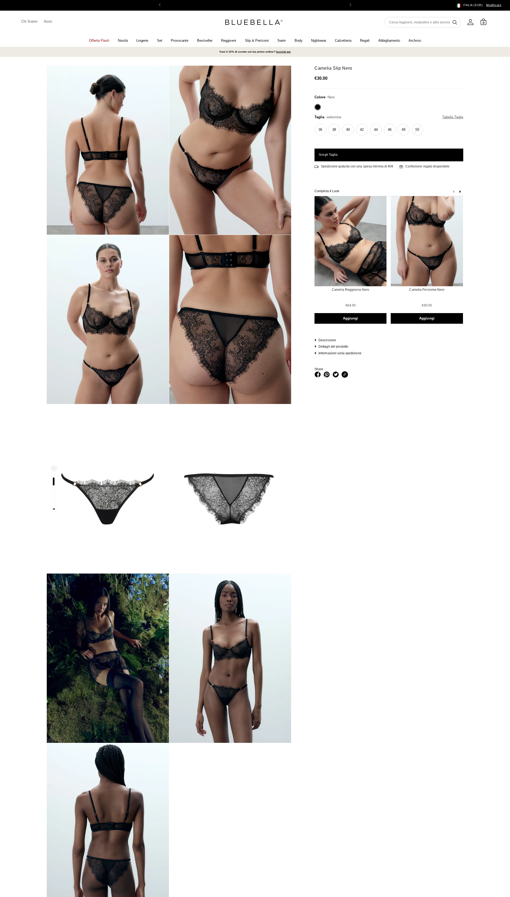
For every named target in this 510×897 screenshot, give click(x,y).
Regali (364, 41)
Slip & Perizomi (257, 41)
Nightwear (318, 41)
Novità (123, 41)
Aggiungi (350, 318)
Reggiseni (228, 41)
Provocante (179, 41)
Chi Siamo (29, 21)
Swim (281, 41)
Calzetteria (343, 41)
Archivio (415, 41)
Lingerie (142, 41)
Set (159, 41)
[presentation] (460, 192)
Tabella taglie (452, 117)
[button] (350, 5)
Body (299, 41)
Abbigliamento (389, 41)
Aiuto (48, 21)
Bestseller (204, 41)
